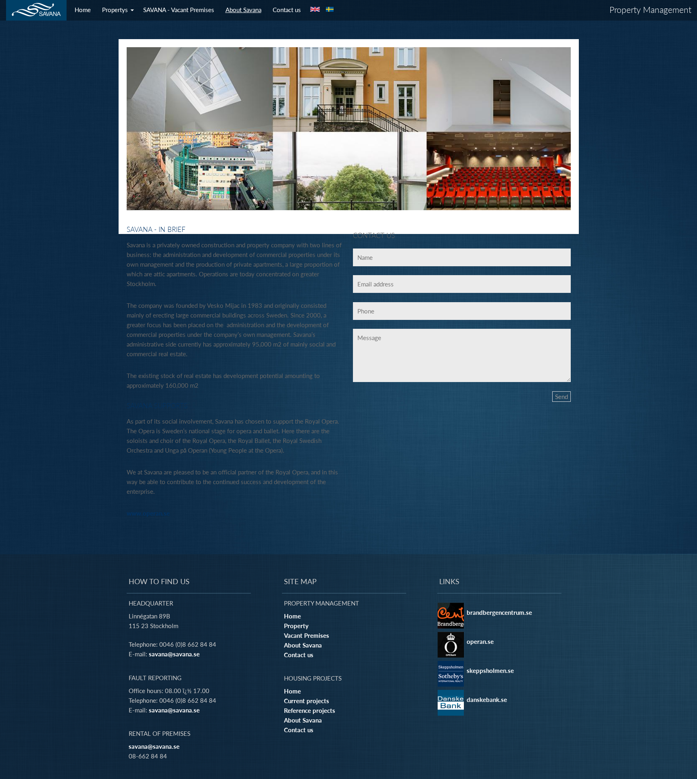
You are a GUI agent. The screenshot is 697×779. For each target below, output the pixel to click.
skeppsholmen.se (490, 670)
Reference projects (309, 710)
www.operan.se (148, 513)
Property (296, 625)
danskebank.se (487, 699)
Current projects (306, 700)
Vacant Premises (306, 635)
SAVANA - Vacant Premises (178, 9)
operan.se (480, 641)
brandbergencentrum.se (499, 612)
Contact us (287, 9)
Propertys (115, 9)
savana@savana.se (174, 654)
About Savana (243, 9)
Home (83, 9)
